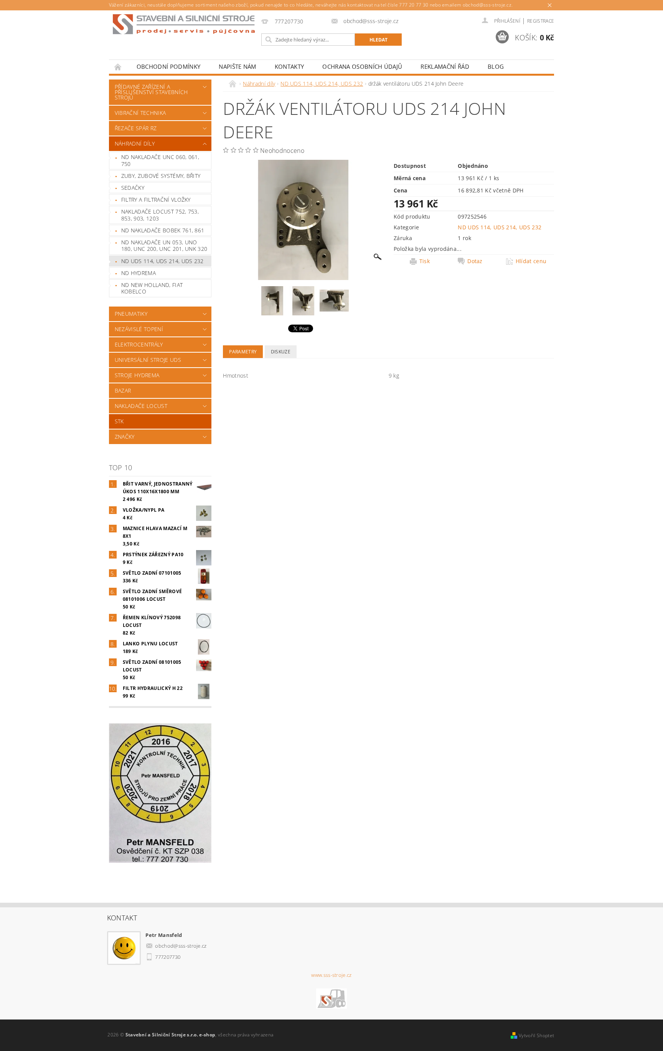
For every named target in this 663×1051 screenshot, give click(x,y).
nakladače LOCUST (141, 405)
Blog (496, 66)
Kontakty (289, 66)
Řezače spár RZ (136, 128)
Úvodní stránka (118, 66)
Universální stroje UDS (148, 359)
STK (119, 421)
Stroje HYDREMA (137, 375)
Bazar (123, 390)
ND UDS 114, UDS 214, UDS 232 (162, 261)
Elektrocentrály (139, 344)
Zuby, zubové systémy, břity (161, 175)
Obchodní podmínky (168, 66)
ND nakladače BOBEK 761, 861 (163, 230)
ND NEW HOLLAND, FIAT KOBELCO (152, 288)
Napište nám (237, 66)
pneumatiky (131, 313)
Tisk (424, 261)
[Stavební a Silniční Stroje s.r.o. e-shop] (184, 24)
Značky (125, 436)
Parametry (243, 351)
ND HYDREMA (138, 273)
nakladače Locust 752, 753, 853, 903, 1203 (160, 215)
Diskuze (280, 351)
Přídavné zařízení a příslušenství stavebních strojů (151, 92)
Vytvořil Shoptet (536, 1035)
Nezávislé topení (139, 329)
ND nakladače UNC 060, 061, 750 (160, 160)
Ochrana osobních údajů (362, 66)
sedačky (132, 187)
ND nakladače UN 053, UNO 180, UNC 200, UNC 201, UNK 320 (164, 246)
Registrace (540, 21)
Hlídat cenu (531, 261)
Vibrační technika (140, 112)
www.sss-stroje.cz (331, 975)
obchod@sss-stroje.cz (180, 945)
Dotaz (475, 261)
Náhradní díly (135, 143)
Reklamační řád (445, 66)
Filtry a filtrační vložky (156, 199)
